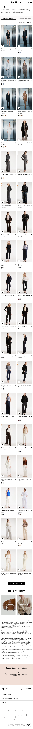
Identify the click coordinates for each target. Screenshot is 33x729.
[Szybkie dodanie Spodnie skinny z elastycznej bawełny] (2, 323)
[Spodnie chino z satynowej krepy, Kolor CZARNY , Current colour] (1, 267)
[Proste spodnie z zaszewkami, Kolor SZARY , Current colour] (1, 178)
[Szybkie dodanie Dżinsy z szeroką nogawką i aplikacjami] (2, 570)
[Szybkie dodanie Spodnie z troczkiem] (19, 231)
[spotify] (15, 710)
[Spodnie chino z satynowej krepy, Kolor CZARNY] (1, 483)
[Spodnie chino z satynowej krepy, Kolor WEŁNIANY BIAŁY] (3, 267)
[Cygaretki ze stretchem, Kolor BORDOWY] (18, 299)
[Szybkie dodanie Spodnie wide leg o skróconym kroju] (19, 570)
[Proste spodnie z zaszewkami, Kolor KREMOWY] (3, 178)
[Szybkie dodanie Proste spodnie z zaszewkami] (2, 171)
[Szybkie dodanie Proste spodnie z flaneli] (19, 77)
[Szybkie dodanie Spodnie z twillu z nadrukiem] (19, 202)
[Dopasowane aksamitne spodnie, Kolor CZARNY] (1, 84)
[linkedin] (22, 710)
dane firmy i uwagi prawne (11, 719)
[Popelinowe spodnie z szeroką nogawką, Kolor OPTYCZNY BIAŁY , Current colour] (18, 514)
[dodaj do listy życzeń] (15, 49)
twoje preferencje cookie (22, 717)
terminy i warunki (11, 715)
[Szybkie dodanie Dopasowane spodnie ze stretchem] (19, 171)
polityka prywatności (21, 715)
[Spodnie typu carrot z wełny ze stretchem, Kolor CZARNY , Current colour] (20, 420)
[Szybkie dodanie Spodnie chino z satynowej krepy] (2, 261)
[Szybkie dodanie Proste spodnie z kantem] (2, 413)
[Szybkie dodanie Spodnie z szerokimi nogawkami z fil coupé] (2, 353)
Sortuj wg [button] (22, 22)
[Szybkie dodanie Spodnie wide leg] (2, 539)
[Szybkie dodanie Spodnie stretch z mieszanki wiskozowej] (2, 231)
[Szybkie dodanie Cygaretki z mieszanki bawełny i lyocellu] (19, 261)
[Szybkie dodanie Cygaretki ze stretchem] (19, 292)
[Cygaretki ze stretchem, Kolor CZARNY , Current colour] (20, 299)
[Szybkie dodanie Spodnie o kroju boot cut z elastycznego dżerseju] (19, 353)
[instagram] (8, 710)
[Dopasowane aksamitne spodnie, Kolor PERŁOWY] (20, 52)
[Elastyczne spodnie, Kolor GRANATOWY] (20, 451)
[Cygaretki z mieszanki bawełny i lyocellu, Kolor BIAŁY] (18, 267)
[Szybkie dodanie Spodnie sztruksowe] (19, 323)
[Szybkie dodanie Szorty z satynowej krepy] (2, 46)
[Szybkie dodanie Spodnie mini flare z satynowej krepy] (2, 108)
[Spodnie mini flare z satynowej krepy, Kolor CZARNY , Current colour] (1, 115)
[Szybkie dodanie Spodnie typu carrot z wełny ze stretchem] (19, 413)
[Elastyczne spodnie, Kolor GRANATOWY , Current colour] (3, 388)
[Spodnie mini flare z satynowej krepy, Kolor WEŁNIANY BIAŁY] (3, 115)
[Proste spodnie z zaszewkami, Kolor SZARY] (18, 545)
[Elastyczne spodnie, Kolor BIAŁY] (1, 388)
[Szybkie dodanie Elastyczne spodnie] (2, 382)
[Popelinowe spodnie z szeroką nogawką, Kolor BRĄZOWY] (20, 514)
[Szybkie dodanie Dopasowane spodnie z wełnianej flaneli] (2, 292)
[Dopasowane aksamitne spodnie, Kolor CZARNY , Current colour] (18, 52)
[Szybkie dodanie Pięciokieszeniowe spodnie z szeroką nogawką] (19, 476)
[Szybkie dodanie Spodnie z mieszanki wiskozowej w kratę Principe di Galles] (19, 140)
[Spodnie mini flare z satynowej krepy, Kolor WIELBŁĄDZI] (5, 115)
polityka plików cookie (9, 717)
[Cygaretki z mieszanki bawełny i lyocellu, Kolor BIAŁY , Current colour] (1, 514)
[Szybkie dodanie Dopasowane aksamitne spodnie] (19, 46)
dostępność (25, 719)
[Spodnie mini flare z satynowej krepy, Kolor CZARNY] (18, 115)
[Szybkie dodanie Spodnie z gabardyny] (2, 202)
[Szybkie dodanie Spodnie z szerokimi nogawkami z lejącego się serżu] (2, 445)
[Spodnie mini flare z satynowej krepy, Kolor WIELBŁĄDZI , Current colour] (21, 115)
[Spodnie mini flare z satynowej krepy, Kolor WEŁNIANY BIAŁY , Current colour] (3, 146)
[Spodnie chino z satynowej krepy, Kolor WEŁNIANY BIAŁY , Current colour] (3, 483)
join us (20, 719)
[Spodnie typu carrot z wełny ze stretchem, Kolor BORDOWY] (18, 420)
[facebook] (12, 710)
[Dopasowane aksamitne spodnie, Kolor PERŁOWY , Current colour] (3, 84)
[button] (29, 22)
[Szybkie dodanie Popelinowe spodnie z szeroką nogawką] (19, 507)
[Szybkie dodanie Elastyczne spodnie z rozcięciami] (19, 382)
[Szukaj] (28, 2)
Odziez (3, 22)
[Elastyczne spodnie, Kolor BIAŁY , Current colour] (18, 451)
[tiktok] (19, 710)
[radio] (8, 18)
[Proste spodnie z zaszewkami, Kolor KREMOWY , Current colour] (20, 545)
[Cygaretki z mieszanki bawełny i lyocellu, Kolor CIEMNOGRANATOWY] (3, 514)
